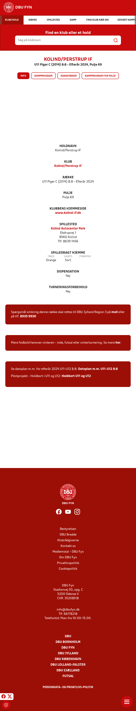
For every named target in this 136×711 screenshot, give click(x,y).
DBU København (68, 659)
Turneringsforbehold (68, 287)
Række (68, 177)
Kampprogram (43, 76)
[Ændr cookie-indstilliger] (6, 705)
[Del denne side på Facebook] (3, 697)
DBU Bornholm (68, 642)
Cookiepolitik (68, 568)
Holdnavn (68, 146)
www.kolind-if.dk (68, 213)
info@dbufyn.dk (68, 609)
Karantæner (69, 76)
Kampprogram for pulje (100, 76)
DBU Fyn (68, 647)
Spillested (68, 224)
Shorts (68, 256)
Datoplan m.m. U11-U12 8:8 (98, 369)
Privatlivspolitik (68, 563)
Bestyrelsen (68, 529)
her (117, 342)
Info (23, 76)
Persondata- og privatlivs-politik (68, 687)
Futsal (68, 676)
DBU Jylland (68, 653)
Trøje (51, 256)
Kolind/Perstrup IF (68, 166)
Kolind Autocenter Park (68, 228)
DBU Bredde (68, 534)
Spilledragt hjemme (68, 252)
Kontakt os (68, 546)
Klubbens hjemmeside (68, 208)
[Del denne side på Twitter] (9, 697)
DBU (68, 636)
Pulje (68, 193)
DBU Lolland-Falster (68, 664)
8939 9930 (28, 316)
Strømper (85, 256)
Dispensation (68, 271)
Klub (68, 161)
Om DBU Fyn (68, 557)
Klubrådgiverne (68, 540)
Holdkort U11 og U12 (76, 376)
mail (114, 312)
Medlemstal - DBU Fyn (68, 551)
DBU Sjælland (68, 670)
